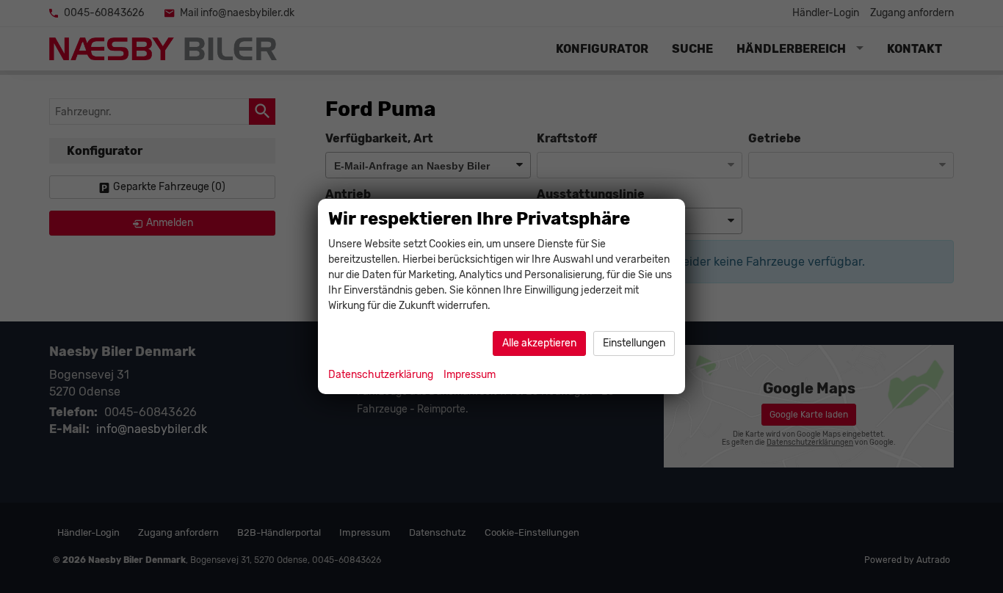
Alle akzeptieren (539, 343)
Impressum (469, 374)
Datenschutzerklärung (380, 374)
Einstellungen (634, 343)
